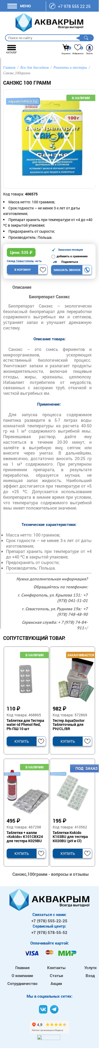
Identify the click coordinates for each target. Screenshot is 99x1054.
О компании (22, 975)
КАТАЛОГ (11, 52)
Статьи (56, 975)
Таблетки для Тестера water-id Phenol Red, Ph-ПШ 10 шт (25, 724)
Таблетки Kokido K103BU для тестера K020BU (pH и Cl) (70, 837)
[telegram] (54, 1009)
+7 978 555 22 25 (74, 6)
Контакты (56, 967)
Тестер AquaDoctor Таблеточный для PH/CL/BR (69, 724)
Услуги (90, 967)
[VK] (43, 1009)
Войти (89, 53)
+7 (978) (49, 920)
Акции (56, 983)
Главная (22, 967)
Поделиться (68, 261)
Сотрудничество (22, 983)
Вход (90, 975)
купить (21, 741)
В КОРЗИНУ (22, 270)
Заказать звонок (67, 270)
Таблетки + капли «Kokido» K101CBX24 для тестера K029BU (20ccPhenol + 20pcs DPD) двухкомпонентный (25, 837)
